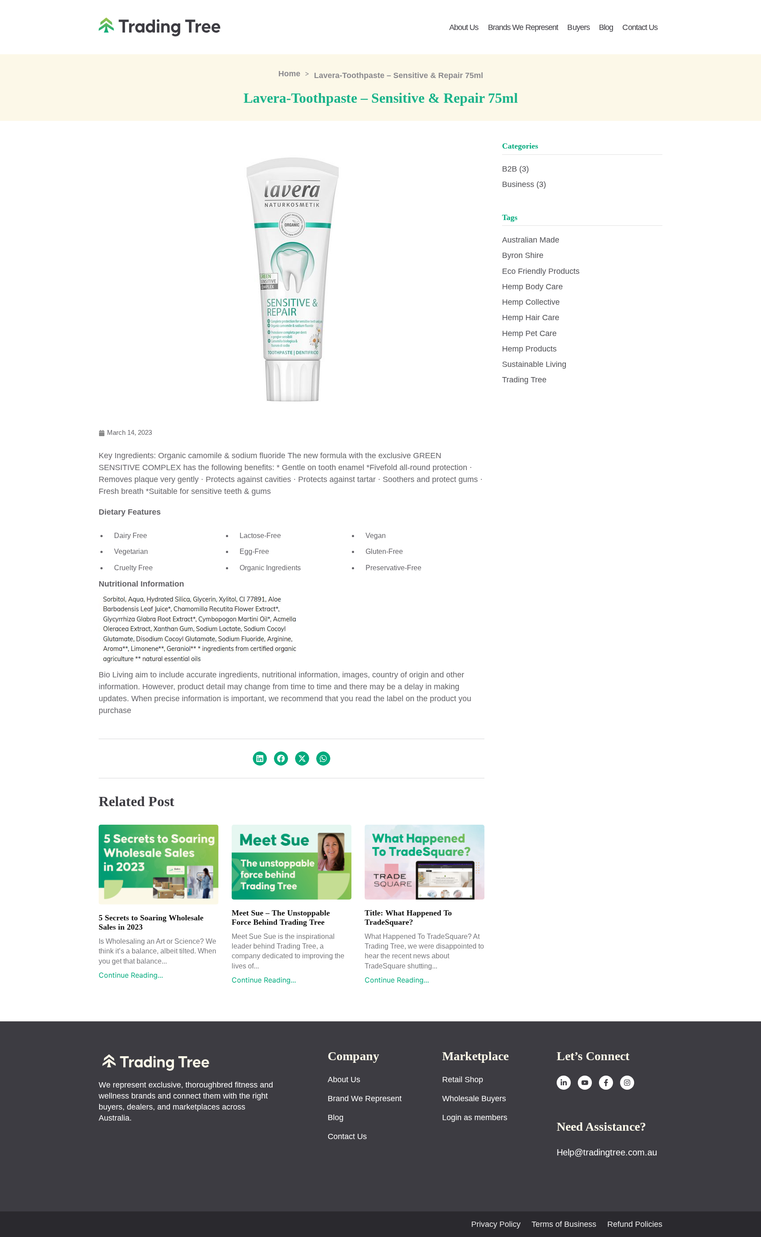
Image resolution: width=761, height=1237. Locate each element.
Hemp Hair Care (530, 317)
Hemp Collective (531, 302)
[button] (260, 758)
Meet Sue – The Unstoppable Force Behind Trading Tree (281, 917)
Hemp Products (529, 348)
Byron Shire (522, 255)
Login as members (474, 1117)
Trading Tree (524, 379)
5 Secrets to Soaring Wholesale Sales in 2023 (151, 922)
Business (524, 184)
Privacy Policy (496, 1224)
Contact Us (640, 27)
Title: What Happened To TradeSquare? (408, 917)
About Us (464, 27)
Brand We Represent (365, 1098)
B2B (515, 168)
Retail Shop (462, 1080)
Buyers (578, 27)
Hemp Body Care (532, 286)
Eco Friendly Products (541, 271)
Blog (606, 27)
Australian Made (530, 239)
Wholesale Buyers (474, 1098)
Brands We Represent (523, 27)
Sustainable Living (534, 364)
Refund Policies (634, 1224)
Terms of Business (564, 1224)
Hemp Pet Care (529, 333)
